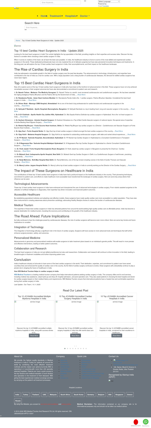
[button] (65, 348)
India (17, 394)
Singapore (119, 394)
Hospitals (70, 16)
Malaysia (53, 394)
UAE (44, 394)
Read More (81, 94)
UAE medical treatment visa (91, 376)
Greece (129, 394)
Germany (90, 394)
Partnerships (86, 360)
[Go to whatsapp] (145, 421)
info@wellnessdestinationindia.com (125, 365)
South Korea (78, 394)
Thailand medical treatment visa (93, 373)
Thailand (35, 394)
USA (109, 394)
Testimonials (65, 367)
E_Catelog (64, 369)
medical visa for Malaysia (90, 378)
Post (62, 376)
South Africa (65, 394)
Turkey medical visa (88, 371)
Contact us (64, 378)
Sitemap (84, 364)
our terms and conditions (49, 404)
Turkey (25, 394)
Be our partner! (126, 1)
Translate (105, 6)
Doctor (84, 16)
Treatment (55, 16)
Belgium (101, 394)
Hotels (84, 367)
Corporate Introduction (65, 363)
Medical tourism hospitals (66, 372)
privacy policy (66, 404)
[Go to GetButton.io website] (145, 425)
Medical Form (86, 362)
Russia (18, 401)
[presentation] (74, 346)
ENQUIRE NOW (136, 426)
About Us (64, 360)
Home (44, 16)
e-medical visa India (89, 369)
